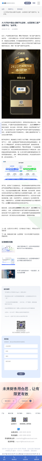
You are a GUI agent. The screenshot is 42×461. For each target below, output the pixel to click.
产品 (3, 413)
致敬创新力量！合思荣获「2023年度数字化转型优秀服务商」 (20, 235)
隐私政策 (34, 451)
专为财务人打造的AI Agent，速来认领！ (16, 292)
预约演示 (8, 401)
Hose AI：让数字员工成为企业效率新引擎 (16, 316)
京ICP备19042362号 (9, 454)
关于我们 (37, 413)
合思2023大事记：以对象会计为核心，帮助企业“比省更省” (21, 229)
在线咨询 (25, 401)
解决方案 (10, 413)
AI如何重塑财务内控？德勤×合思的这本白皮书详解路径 (20, 308)
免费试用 (27, 3)
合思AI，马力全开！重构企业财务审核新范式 (17, 312)
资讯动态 (19, 9)
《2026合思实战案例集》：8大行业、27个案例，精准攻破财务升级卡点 (21, 303)
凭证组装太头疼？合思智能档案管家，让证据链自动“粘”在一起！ (20, 297)
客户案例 (19, 413)
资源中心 (28, 413)
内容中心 (10, 9)
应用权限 (26, 451)
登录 (34, 3)
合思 (3, 9)
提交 (21, 374)
